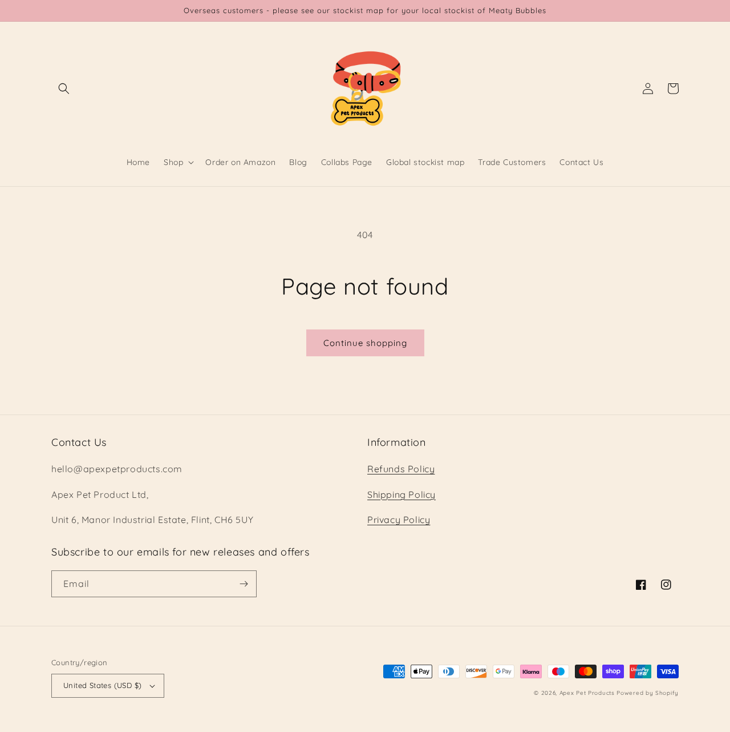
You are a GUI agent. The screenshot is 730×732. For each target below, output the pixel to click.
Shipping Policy (401, 494)
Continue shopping (365, 342)
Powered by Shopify (648, 693)
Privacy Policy (398, 519)
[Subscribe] (243, 583)
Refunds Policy (401, 468)
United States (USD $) (102, 685)
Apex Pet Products (587, 693)
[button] (63, 88)
